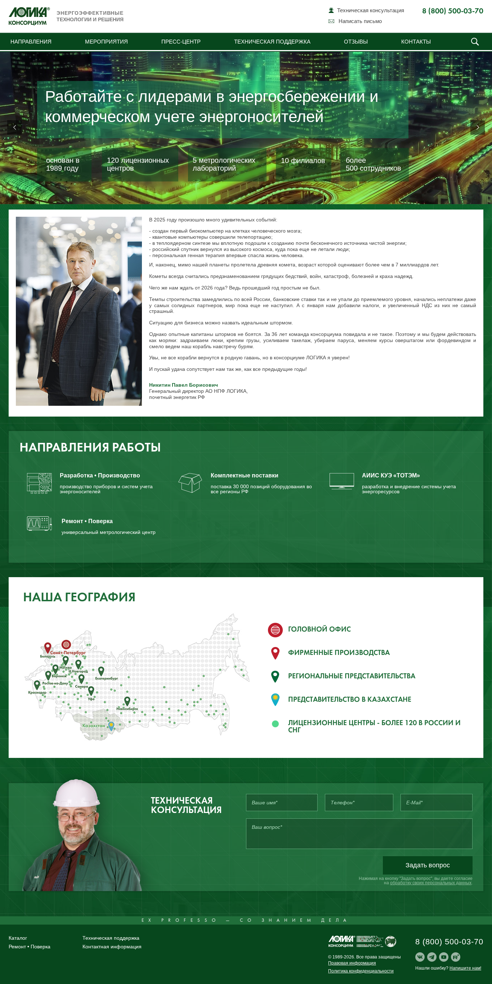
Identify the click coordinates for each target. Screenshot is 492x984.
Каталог (18, 938)
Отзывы (356, 42)
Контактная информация (112, 946)
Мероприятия (106, 42)
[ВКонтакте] (420, 957)
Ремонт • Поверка (29, 946)
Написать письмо (360, 21)
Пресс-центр (181, 42)
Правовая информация (352, 963)
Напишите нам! (465, 968)
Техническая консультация (370, 10)
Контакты (416, 42)
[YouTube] (443, 957)
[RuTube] (455, 957)
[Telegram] (432, 957)
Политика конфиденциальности (361, 971)
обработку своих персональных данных (430, 882)
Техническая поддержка (272, 42)
